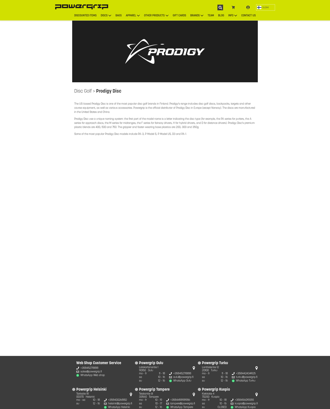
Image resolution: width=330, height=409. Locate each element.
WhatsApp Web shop (92, 375)
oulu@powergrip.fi (183, 377)
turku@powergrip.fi (246, 377)
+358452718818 (89, 368)
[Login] (248, 7)
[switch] (265, 7)
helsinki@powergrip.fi (120, 403)
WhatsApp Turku (245, 380)
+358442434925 (246, 373)
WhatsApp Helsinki (119, 407)
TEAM (211, 15)
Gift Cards (179, 15)
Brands (195, 15)
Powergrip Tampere (154, 390)
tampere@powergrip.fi (182, 403)
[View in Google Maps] (194, 368)
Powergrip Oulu (151, 363)
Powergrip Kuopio (216, 390)
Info (230, 15)
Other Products (154, 15)
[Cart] (233, 7)
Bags (119, 15)
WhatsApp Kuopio (245, 407)
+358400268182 (117, 400)
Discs (104, 15)
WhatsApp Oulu (182, 380)
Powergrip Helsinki (91, 390)
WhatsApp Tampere (181, 407)
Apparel (131, 15)
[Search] (220, 7)
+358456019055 (244, 400)
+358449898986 (180, 400)
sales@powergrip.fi (91, 371)
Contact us (248, 15)
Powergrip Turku (215, 363)
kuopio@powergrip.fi (246, 403)
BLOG (221, 15)
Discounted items (85, 15)
